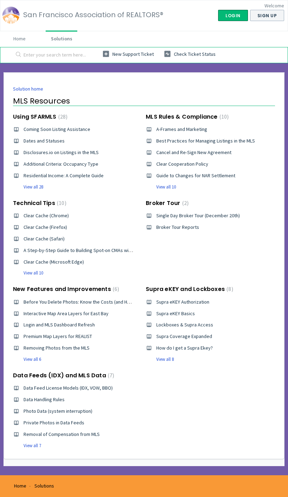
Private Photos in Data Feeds (54, 422)
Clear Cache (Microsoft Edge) (54, 262)
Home (19, 38)
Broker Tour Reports (177, 227)
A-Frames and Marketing (181, 129)
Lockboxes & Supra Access (184, 325)
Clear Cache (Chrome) (46, 215)
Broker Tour (166, 203)
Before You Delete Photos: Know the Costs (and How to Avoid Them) (95, 302)
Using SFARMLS (39, 117)
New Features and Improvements (65, 289)
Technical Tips (39, 203)
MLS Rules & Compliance (186, 117)
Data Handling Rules (44, 399)
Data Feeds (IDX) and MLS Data (62, 375)
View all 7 (32, 446)
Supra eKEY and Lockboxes (188, 289)
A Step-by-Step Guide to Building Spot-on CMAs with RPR (83, 250)
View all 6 (32, 359)
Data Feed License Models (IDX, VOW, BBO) (68, 388)
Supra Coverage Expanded (184, 336)
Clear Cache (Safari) (44, 239)
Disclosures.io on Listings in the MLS (61, 152)
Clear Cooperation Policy (182, 164)
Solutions (61, 38)
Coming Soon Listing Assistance (57, 129)
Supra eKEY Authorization (182, 302)
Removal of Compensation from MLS (62, 434)
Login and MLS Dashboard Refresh (59, 325)
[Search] (17, 55)
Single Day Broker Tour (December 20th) (198, 215)
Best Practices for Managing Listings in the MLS (205, 141)
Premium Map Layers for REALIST (58, 336)
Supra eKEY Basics (175, 313)
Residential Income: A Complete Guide (64, 175)
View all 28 (33, 187)
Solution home (28, 89)
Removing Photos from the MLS (57, 348)
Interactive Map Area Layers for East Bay (66, 313)
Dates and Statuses (44, 141)
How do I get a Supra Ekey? (184, 348)
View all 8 (165, 359)
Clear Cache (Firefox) (45, 227)
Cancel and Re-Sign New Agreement (193, 152)
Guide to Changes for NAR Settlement (195, 175)
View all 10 (166, 187)
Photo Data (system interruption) (58, 411)
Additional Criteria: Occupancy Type (61, 164)
